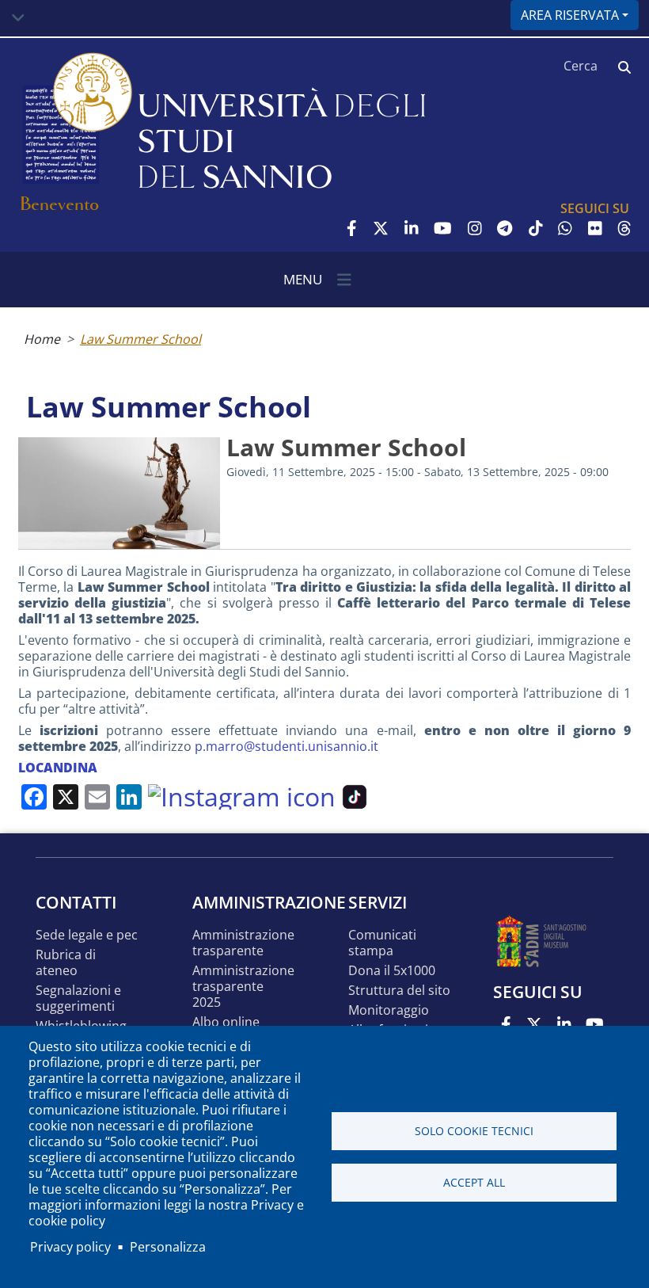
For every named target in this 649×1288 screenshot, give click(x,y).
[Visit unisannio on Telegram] (504, 228)
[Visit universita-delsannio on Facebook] (352, 228)
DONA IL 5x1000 (391, 970)
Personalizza (168, 1247)
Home (42, 339)
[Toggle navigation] (18, 18)
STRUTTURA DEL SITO (399, 990)
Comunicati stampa (382, 943)
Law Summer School (140, 339)
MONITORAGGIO (388, 1010)
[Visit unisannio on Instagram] (475, 228)
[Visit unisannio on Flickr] (595, 228)
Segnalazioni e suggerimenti (78, 998)
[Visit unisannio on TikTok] (536, 228)
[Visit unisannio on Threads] (624, 228)
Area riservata (570, 15)
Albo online (226, 1022)
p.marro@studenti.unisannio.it (286, 746)
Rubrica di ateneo (66, 963)
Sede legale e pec (87, 935)
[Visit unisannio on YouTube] (443, 228)
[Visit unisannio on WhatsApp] (565, 228)
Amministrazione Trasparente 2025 (243, 986)
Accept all (474, 1182)
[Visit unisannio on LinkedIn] (411, 228)
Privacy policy (70, 1247)
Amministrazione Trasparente (243, 943)
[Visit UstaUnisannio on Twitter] (381, 228)
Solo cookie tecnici (474, 1130)
